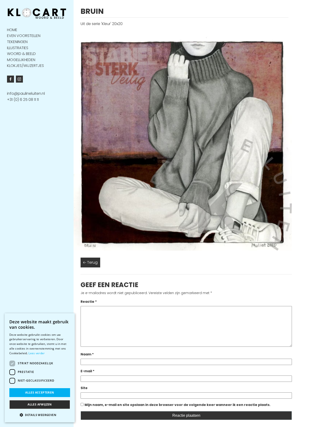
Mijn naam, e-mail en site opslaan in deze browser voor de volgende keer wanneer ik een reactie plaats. (177, 404)
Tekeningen (17, 41)
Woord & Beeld (21, 53)
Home (12, 29)
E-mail (87, 371)
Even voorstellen (23, 35)
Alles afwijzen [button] (40, 404)
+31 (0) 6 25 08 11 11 (23, 99)
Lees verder (36, 353)
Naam (87, 354)
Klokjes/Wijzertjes (25, 65)
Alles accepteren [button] (39, 392)
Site (84, 388)
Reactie (89, 301)
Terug (92, 262)
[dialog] (40, 367)
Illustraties (17, 47)
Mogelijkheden (21, 59)
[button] (39, 415)
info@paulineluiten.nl (26, 93)
